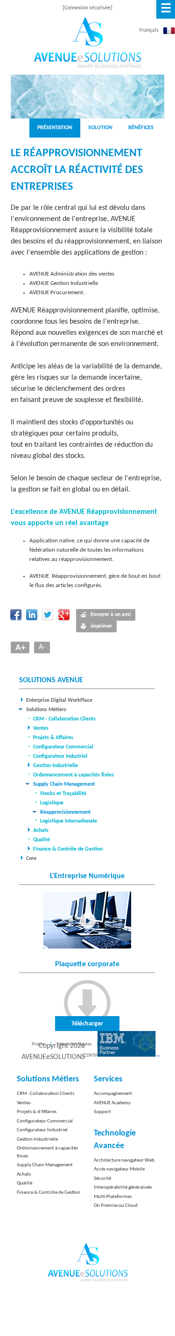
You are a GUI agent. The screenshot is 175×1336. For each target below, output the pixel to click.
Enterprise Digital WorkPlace (59, 700)
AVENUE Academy (112, 1103)
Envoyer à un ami (111, 614)
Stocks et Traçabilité (63, 793)
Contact (93, 1055)
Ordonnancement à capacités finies (73, 775)
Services (108, 1079)
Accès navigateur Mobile (119, 1169)
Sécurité (102, 1178)
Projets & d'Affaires (36, 1111)
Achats (41, 830)
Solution (100, 128)
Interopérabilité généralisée (123, 1187)
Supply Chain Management (64, 784)
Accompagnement (113, 1093)
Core (31, 858)
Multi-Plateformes (113, 1196)
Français (149, 30)
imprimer (101, 626)
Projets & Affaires (53, 738)
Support (102, 1111)
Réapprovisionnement (65, 812)
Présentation (54, 128)
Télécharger (87, 1023)
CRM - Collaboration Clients (64, 719)
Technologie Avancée (115, 1139)
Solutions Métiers (46, 710)
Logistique (51, 803)
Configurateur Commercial (63, 747)
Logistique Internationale (68, 821)
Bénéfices (141, 128)
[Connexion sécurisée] (87, 8)
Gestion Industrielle (55, 765)
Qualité (41, 840)
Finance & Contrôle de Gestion (68, 849)
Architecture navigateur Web (124, 1160)
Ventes (41, 728)
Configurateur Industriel (60, 756)
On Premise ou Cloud (116, 1205)
